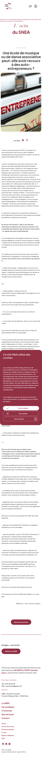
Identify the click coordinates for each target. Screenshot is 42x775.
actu (6, 19)
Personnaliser (19, 419)
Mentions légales (6, 750)
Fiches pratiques (8, 729)
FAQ (3, 738)
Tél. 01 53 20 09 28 (8, 684)
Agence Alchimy (21, 752)
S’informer (7, 710)
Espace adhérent (8, 735)
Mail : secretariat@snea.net (12, 686)
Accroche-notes (8, 726)
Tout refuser (23, 414)
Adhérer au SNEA (11, 651)
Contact (6, 718)
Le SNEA (5, 703)
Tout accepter (23, 408)
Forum (4, 732)
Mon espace (36, 6)
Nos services (8, 714)
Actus (4, 723)
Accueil (2, 19)
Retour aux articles (21, 622)
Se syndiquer (8, 707)
